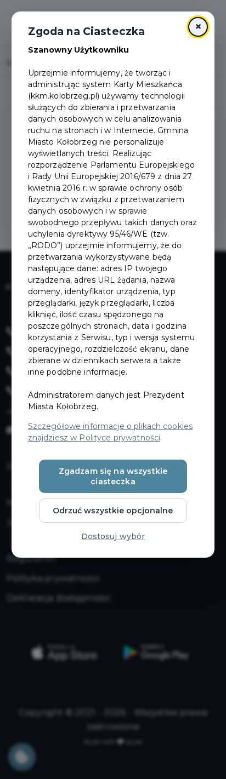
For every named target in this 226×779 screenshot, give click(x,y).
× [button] (198, 26)
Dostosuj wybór (113, 536)
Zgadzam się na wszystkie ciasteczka (113, 476)
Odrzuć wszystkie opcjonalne (113, 510)
